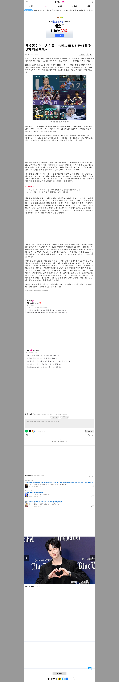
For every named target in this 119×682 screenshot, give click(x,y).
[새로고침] (89, 475)
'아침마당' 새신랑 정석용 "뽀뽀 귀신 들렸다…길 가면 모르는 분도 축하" (47, 310)
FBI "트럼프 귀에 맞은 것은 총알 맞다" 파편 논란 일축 (49, 192)
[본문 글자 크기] (91, 54)
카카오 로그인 (30, 431)
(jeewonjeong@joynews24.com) (39, 290)
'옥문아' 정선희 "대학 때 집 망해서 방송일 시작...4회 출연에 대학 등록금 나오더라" (58, 10)
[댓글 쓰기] (82, 54)
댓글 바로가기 (89, 668)
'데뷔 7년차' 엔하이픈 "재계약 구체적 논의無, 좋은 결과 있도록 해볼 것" (48, 312)
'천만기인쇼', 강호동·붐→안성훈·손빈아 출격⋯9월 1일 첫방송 (44, 367)
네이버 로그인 (26, 431)
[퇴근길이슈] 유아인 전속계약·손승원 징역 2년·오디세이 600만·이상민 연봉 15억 (49, 361)
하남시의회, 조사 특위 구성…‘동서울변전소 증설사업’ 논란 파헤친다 (54, 190)
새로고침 (39, 350)
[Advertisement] (59, 151)
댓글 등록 (90, 431)
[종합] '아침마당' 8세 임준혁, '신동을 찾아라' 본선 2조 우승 (43, 355)
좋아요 (40, 303)
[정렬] (92, 475)
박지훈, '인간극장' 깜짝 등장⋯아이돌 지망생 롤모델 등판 (42, 358)
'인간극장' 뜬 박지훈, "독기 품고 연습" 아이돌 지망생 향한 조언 (44, 364)
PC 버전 (59, 674)
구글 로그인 (33, 431)
